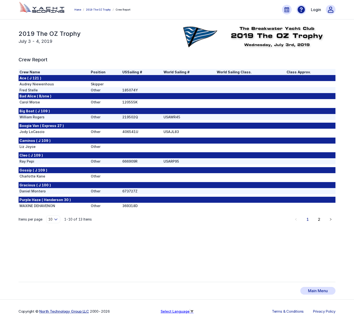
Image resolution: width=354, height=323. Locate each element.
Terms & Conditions (288, 311)
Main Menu (318, 290)
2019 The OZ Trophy (98, 9)
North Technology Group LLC (64, 311)
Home (77, 9)
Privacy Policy (324, 311)
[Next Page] (330, 219)
